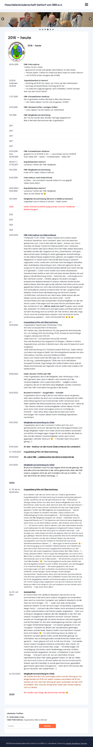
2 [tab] (42, 29)
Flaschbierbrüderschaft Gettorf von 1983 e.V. (34, 5)
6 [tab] (53, 29)
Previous (3, 19)
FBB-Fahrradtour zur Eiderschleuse (40, 235)
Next (90, 19)
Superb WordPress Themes (76, 743)
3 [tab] (45, 29)
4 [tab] (47, 29)
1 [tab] (40, 29)
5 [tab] (50, 29)
